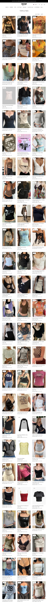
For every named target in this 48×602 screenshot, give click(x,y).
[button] (42, 14)
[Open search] (39, 4)
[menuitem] (42, 7)
